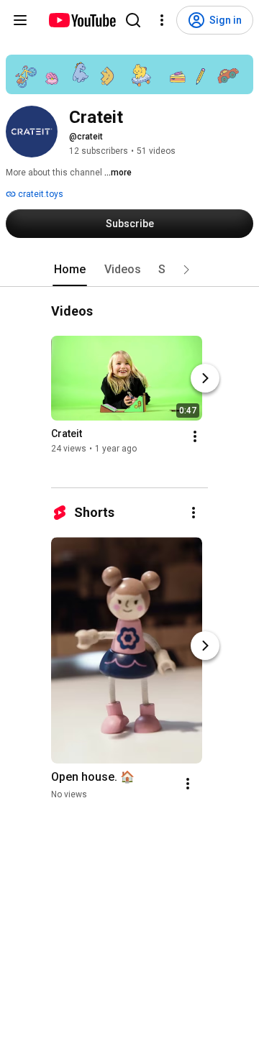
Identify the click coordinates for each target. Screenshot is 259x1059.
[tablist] (129, 269)
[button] (186, 269)
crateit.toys (39, 194)
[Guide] (20, 20)
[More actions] (195, 437)
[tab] (70, 269)
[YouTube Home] (81, 20)
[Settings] (162, 20)
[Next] (205, 379)
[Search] (133, 20)
